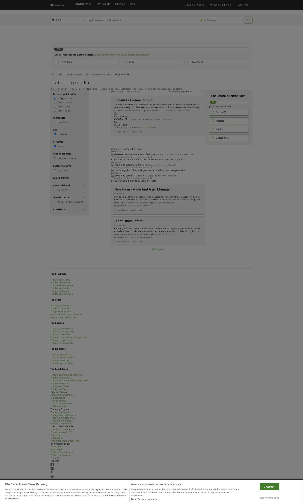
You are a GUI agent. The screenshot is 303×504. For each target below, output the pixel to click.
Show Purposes (269, 497)
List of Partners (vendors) (144, 499)
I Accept (269, 486)
